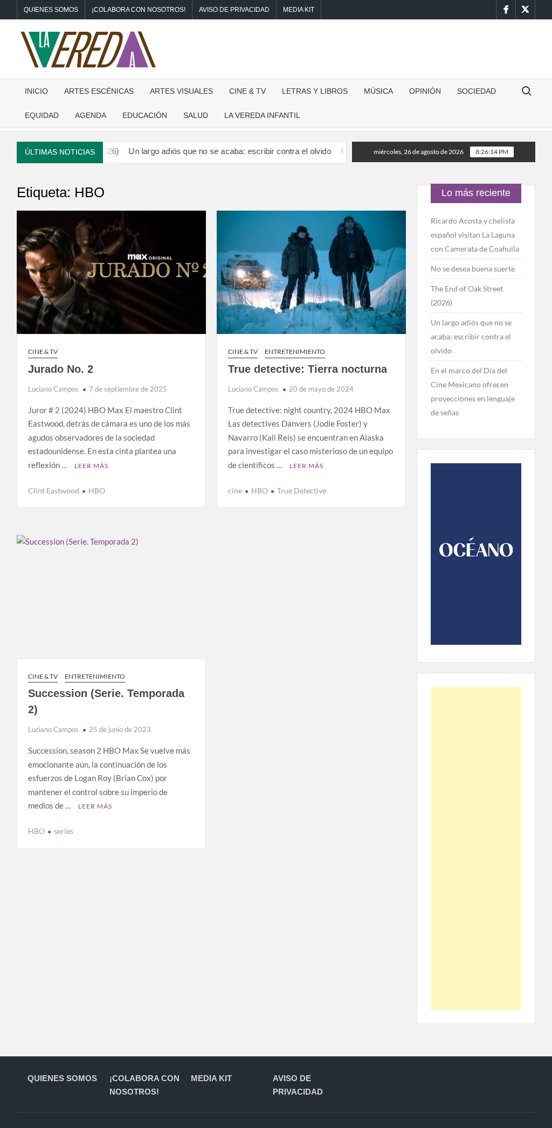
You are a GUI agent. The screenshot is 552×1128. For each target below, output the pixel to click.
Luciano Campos (53, 389)
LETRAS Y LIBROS (315, 91)
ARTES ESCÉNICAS (99, 91)
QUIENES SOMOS (51, 9)
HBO (96, 490)
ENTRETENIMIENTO (295, 351)
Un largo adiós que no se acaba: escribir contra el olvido (210, 151)
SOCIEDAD (476, 91)
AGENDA (90, 115)
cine (235, 490)
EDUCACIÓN (144, 115)
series (63, 830)
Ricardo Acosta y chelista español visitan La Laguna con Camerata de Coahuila (475, 234)
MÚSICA (378, 91)
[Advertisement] (476, 848)
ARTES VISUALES (181, 91)
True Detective (301, 490)
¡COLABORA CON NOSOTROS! (138, 9)
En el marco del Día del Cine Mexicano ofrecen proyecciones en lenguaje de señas (473, 391)
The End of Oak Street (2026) (467, 295)
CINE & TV (247, 91)
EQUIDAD (42, 115)
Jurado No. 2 (60, 369)
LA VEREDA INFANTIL (262, 115)
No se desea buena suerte (473, 268)
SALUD (195, 115)
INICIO (36, 91)
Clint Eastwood (53, 490)
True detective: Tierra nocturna (307, 369)
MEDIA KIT (298, 9)
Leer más (91, 466)
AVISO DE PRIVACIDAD (234, 9)
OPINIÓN (425, 91)
